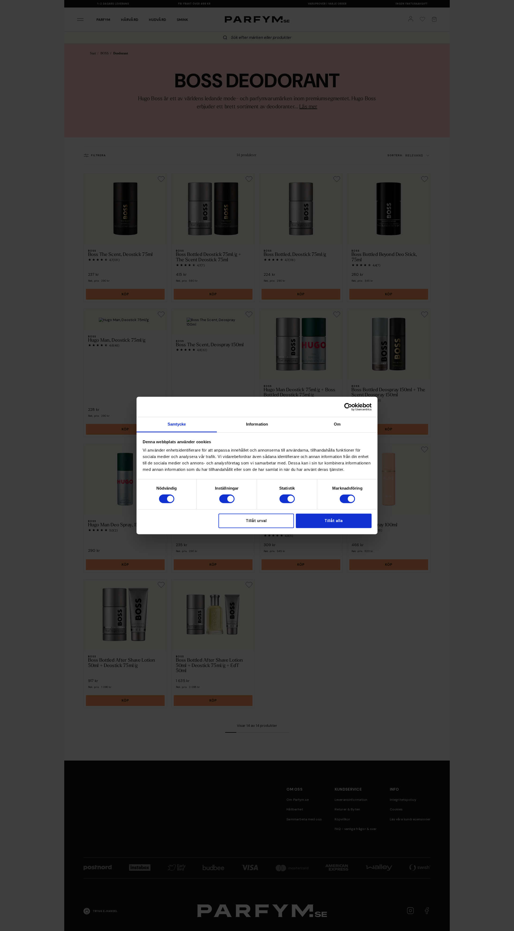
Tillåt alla (333, 520)
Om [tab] (337, 424)
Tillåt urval (256, 520)
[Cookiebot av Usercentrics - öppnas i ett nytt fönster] (348, 407)
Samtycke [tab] (177, 424)
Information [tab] (257, 424)
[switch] (227, 499)
